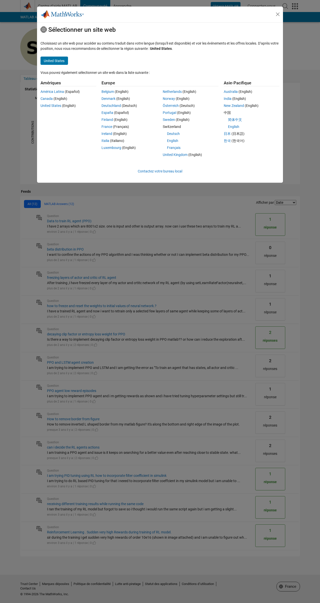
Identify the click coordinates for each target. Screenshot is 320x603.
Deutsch (173, 134)
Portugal (169, 113)
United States (50, 106)
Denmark (109, 99)
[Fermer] (277, 14)
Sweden (169, 120)
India (228, 99)
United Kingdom (175, 155)
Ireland (107, 134)
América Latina (52, 92)
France (107, 127)
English (172, 141)
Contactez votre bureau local (160, 171)
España (107, 113)
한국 (227, 141)
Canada (46, 99)
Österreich (171, 106)
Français (173, 148)
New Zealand (234, 106)
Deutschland (111, 106)
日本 (227, 134)
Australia (231, 92)
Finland (107, 120)
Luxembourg (111, 148)
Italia (105, 141)
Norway (169, 99)
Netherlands (172, 92)
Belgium (108, 92)
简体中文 (235, 120)
